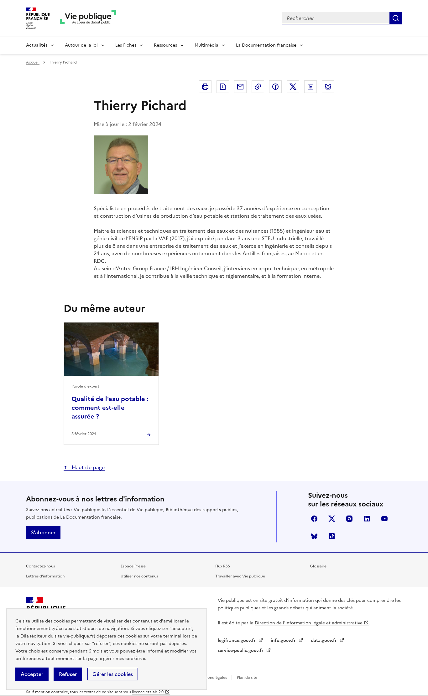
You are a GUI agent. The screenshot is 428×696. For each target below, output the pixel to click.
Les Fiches (125, 45)
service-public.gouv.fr (241, 650)
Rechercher (395, 18)
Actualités (36, 45)
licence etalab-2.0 (148, 692)
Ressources (165, 45)
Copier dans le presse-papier (258, 86)
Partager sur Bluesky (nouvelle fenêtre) (328, 86)
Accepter (32, 674)
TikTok (332, 536)
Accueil (32, 62)
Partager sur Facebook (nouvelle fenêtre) (275, 86)
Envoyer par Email (240, 86)
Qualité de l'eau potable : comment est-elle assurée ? (109, 407)
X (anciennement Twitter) (332, 518)
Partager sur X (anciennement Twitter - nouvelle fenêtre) (293, 86)
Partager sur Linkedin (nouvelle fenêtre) (310, 86)
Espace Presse (133, 566)
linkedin (367, 518)
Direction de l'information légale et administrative (309, 623)
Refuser (68, 674)
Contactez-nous (40, 566)
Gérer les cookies (112, 674)
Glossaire (318, 566)
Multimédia (206, 45)
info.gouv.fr (284, 640)
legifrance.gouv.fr (237, 640)
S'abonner (43, 532)
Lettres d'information (45, 576)
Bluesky (314, 536)
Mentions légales (212, 677)
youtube (384, 518)
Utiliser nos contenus (139, 576)
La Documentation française (266, 45)
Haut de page (87, 467)
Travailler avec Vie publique (240, 576)
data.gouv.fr (324, 640)
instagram (349, 518)
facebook (314, 518)
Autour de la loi (81, 45)
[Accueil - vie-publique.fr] (88, 18)
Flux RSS (222, 566)
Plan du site (247, 677)
